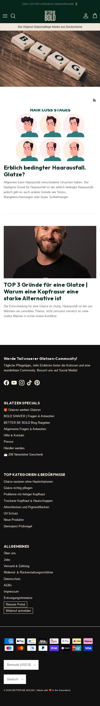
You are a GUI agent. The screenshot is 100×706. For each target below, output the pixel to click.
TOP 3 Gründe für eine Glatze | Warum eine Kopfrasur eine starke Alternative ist (46, 291)
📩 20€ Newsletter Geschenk (23, 454)
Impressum (11, 591)
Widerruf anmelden (18, 610)
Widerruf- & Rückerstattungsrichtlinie (28, 572)
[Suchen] (15, 16)
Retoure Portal (15, 604)
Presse (8, 441)
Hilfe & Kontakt (14, 435)
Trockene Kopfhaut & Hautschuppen (28, 501)
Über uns (10, 553)
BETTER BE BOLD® (23, 690)
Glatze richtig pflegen (18, 488)
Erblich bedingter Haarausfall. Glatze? (45, 171)
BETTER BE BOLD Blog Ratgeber (27, 422)
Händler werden (14, 448)
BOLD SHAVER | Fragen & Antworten (29, 416)
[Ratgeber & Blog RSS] (94, 100)
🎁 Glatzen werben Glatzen (22, 410)
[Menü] (5, 16)
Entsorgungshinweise (18, 598)
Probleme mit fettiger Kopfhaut (24, 494)
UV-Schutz (11, 513)
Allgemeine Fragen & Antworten (25, 429)
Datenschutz (12, 579)
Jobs (7, 559)
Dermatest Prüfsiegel (18, 526)
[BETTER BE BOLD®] (50, 16)
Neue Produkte (14, 519)
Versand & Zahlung (16, 566)
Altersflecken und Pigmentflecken (26, 507)
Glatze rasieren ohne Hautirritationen (28, 481)
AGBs (8, 585)
